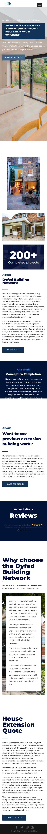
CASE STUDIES (14, 484)
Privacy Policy (15, 831)
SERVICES (12, 350)
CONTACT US (13, 818)
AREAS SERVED (13, 57)
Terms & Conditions (30, 831)
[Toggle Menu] (39, 5)
